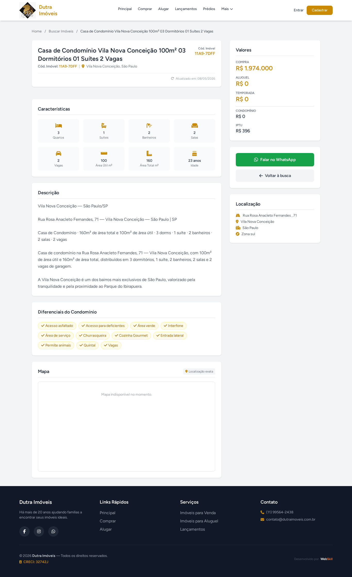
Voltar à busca (278, 175)
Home (37, 31)
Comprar (145, 9)
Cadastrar (320, 10)
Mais (225, 9)
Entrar (299, 10)
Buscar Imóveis (61, 31)
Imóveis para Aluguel (199, 521)
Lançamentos (186, 9)
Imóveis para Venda (198, 512)
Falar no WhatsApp (278, 159)
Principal (125, 9)
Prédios (209, 9)
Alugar (163, 9)
